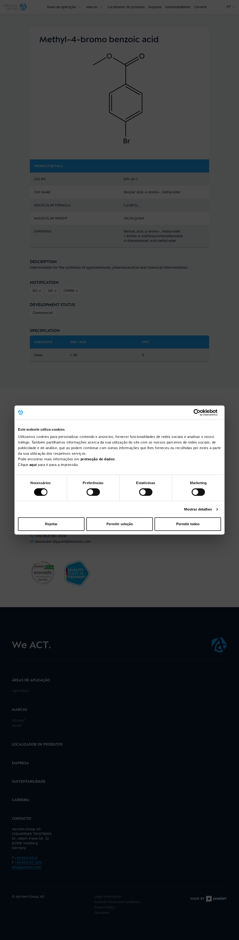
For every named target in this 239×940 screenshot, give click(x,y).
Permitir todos (188, 524)
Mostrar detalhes (198, 509)
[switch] (93, 492)
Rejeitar (51, 524)
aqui (33, 465)
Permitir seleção (119, 524)
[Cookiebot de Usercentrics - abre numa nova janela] (200, 412)
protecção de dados (98, 459)
